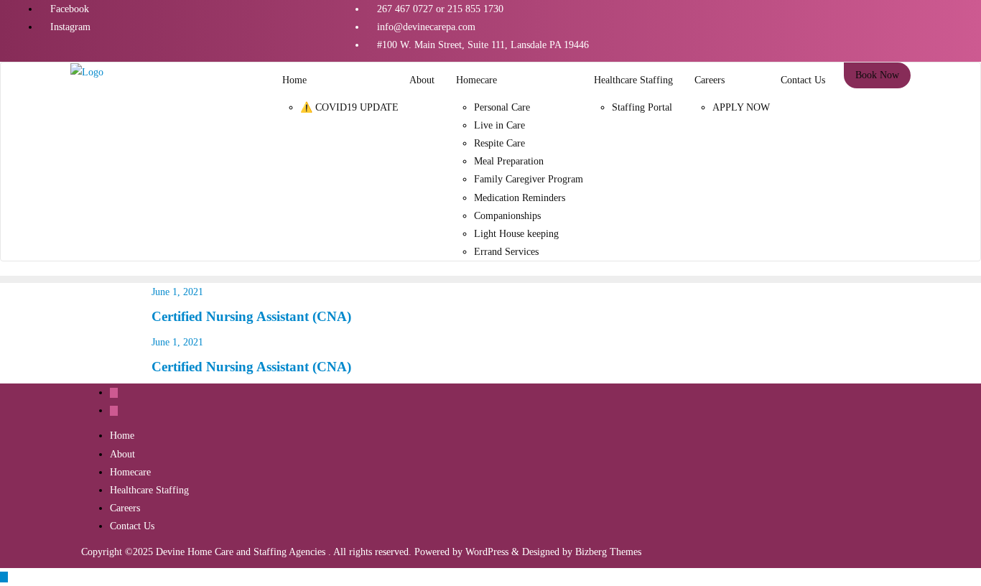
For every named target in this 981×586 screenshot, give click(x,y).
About (122, 454)
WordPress (486, 552)
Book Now (877, 75)
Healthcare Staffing (149, 490)
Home (122, 435)
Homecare (130, 472)
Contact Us (132, 526)
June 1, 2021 (177, 292)
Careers (125, 508)
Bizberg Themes (608, 552)
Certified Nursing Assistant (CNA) (251, 316)
